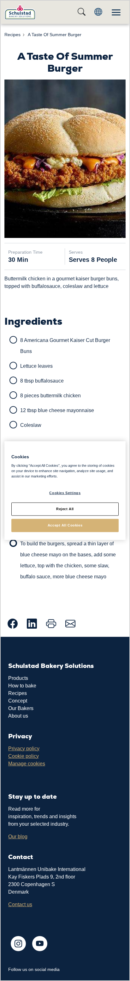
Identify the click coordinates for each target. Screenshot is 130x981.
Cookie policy (23, 756)
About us (18, 716)
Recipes (17, 693)
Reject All (65, 509)
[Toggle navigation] (116, 12)
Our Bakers (20, 708)
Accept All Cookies (65, 525)
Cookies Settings (64, 493)
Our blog (17, 836)
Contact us (20, 904)
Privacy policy (23, 748)
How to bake (22, 685)
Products (18, 678)
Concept (17, 700)
